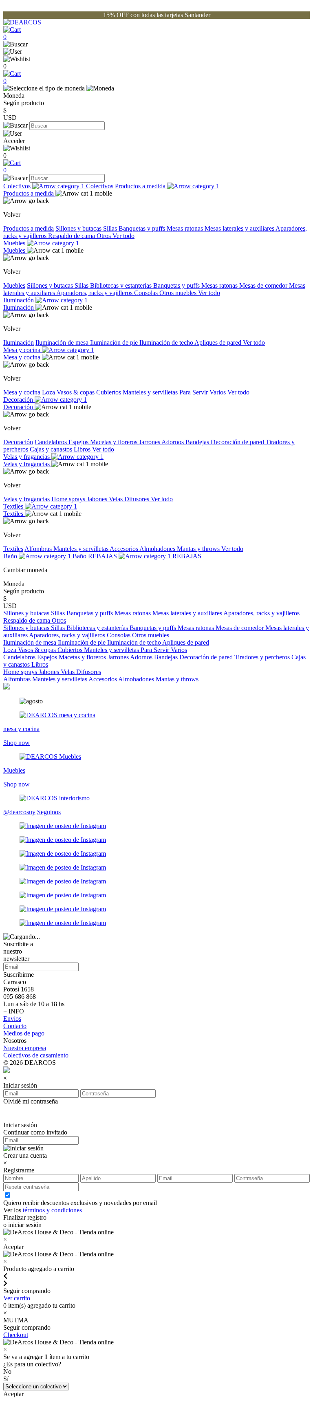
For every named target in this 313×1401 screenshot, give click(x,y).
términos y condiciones (52, 1210)
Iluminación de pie (114, 342)
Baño (11, 556)
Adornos (173, 441)
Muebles (15, 243)
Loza (49, 392)
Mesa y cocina (22, 349)
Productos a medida (141, 186)
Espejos (79, 441)
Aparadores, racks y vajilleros (95, 292)
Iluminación (19, 300)
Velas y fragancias (27, 456)
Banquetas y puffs (143, 228)
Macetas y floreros (114, 441)
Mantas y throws (199, 548)
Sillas (111, 228)
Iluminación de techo (166, 342)
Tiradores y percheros (262, 657)
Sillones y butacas (79, 228)
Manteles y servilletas (151, 392)
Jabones (98, 499)
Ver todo (123, 235)
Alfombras (38, 548)
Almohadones (158, 548)
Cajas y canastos (52, 449)
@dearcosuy (19, 811)
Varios (218, 392)
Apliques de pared (218, 342)
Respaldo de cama (72, 235)
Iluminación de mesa (62, 342)
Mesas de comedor (264, 285)
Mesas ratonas (186, 228)
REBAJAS (103, 556)
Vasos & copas (76, 392)
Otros (104, 235)
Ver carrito (16, 1298)
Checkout (15, 1334)
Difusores (137, 499)
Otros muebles (178, 292)
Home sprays (69, 499)
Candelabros (51, 441)
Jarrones (150, 441)
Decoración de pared (238, 441)
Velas (116, 499)
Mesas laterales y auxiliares (240, 228)
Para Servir (194, 392)
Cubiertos (109, 392)
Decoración (19, 399)
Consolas (146, 292)
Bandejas (198, 441)
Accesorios (124, 548)
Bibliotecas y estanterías (121, 285)
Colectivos (17, 186)
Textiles (14, 506)
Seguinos (49, 811)
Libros (83, 449)
